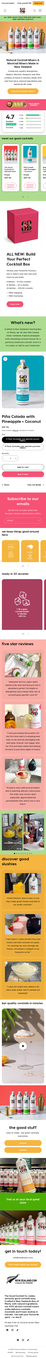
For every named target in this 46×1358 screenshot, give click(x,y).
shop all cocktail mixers (23, 91)
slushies (23, 1150)
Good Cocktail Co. (21, 1349)
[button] (5, 10)
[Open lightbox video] (12, 832)
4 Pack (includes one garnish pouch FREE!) (22, 440)
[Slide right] (28, 196)
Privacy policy (33, 1352)
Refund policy (21, 1352)
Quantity (5, 453)
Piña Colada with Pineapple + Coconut (30, 169)
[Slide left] (17, 196)
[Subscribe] (38, 520)
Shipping (15, 430)
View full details (34, 485)
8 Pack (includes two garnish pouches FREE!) (22, 447)
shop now (15, 304)
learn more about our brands (22, 1264)
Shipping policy (31, 1356)
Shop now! (38, 3)
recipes (23, 1143)
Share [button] (6, 485)
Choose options (10, 186)
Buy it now (23, 474)
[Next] (41, 829)
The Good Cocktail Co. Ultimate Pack (10, 169)
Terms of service (17, 1356)
